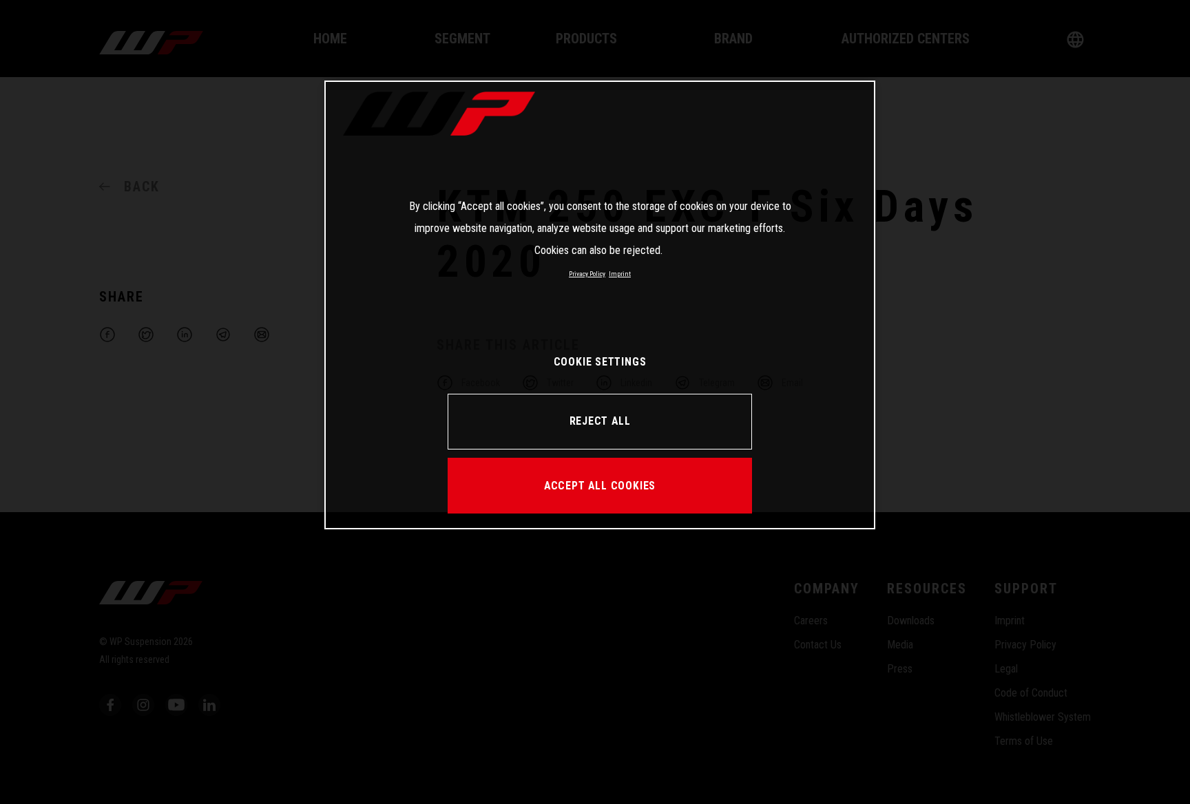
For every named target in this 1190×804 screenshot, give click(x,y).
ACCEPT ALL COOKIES (600, 485)
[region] (599, 305)
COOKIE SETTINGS (600, 361)
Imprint (620, 273)
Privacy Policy (587, 273)
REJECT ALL (600, 420)
